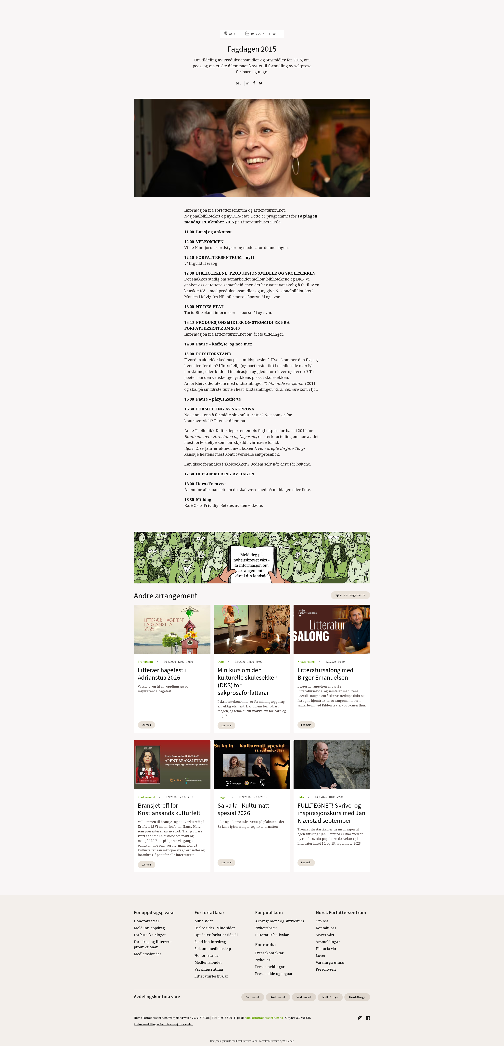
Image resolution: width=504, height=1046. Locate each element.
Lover (321, 955)
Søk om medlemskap (213, 948)
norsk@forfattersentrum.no (264, 1018)
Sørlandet (252, 997)
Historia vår (326, 948)
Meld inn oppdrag (149, 928)
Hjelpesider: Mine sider (215, 928)
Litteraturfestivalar (211, 976)
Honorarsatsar (146, 921)
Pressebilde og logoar (274, 973)
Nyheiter (263, 959)
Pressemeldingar (270, 966)
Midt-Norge (330, 997)
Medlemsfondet (147, 954)
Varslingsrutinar (209, 969)
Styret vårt (325, 934)
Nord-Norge (357, 997)
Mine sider (204, 921)
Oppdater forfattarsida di (216, 934)
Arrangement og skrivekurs (279, 921)
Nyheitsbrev (265, 928)
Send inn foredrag (210, 941)
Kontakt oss (326, 928)
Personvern (326, 969)
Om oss (322, 921)
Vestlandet (303, 997)
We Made (288, 1041)
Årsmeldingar (328, 941)
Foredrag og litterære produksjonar (152, 944)
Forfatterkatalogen (150, 934)
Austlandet (278, 997)
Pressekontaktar (269, 953)
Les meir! (147, 725)
